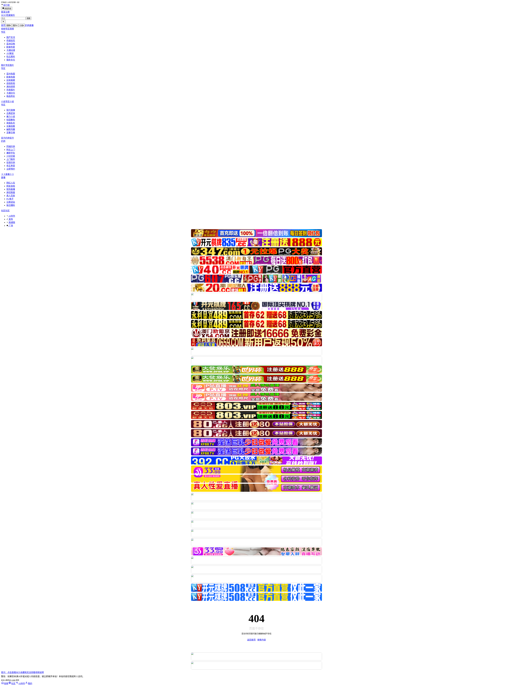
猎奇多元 (10, 60)
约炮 (27, 25)
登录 (3, 12)
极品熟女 (10, 96)
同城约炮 (10, 146)
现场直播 (10, 189)
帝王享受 (10, 166)
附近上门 (10, 150)
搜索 (28, 18)
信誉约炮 (10, 162)
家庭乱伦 (10, 123)
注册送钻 (10, 202)
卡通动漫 (10, 50)
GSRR (13, 680)
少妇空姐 (10, 156)
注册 (7, 12)
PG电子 (9, 199)
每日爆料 (10, 205)
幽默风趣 (10, 129)
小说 (22, 25)
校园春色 (10, 120)
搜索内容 (261, 640)
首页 (3, 25)
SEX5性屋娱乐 (8, 15)
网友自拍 (10, 186)
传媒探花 (10, 40)
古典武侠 (10, 113)
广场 (10, 225)
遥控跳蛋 (10, 192)
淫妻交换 (10, 132)
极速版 (11, 222)
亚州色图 (10, 74)
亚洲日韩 (10, 44)
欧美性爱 (10, 47)
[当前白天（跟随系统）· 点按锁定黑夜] (3, 22)
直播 (31, 25)
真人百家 (10, 196)
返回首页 (251, 640)
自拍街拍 (10, 83)
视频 (8, 25)
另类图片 (10, 90)
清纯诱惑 (10, 86)
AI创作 (11, 216)
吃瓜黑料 (10, 56)
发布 (10, 219)
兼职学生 (10, 153)
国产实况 (10, 37)
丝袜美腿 (10, 80)
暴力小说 (10, 116)
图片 (15, 25)
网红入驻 (10, 183)
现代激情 (10, 110)
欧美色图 (10, 77)
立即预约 (10, 169)
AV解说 (10, 53)
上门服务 (10, 159)
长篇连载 (10, 126)
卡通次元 (10, 93)
